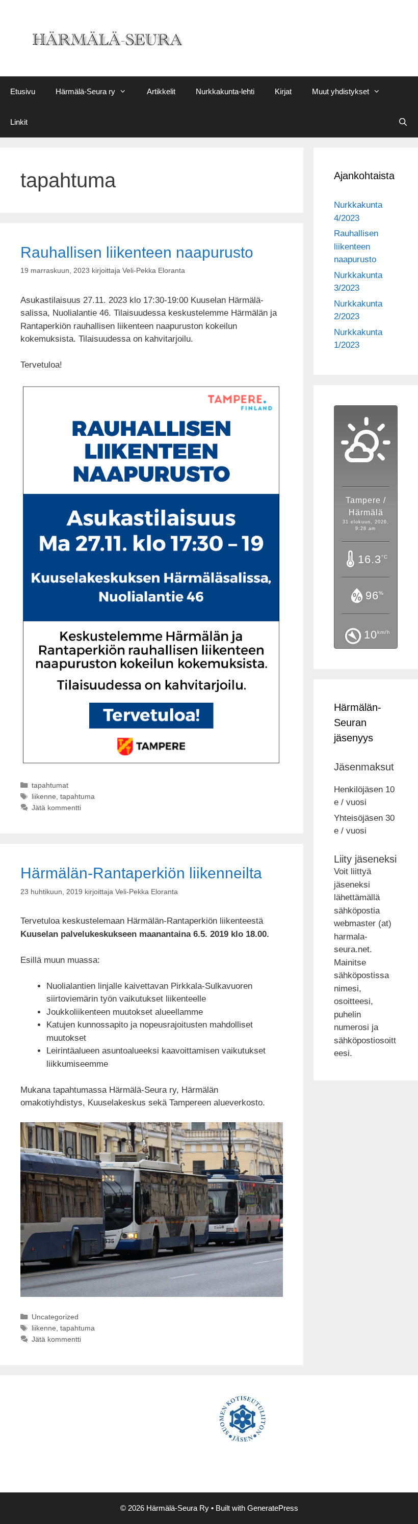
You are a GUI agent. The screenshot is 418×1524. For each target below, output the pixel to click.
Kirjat (283, 91)
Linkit (19, 122)
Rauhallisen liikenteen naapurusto (136, 252)
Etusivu (22, 91)
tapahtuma (77, 796)
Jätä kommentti (56, 807)
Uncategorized (55, 1317)
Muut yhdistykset (340, 91)
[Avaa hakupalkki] (403, 122)
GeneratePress (272, 1508)
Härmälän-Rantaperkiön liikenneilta (141, 873)
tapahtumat (50, 785)
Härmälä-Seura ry (85, 91)
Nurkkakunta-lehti (225, 91)
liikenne (44, 796)
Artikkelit (161, 91)
